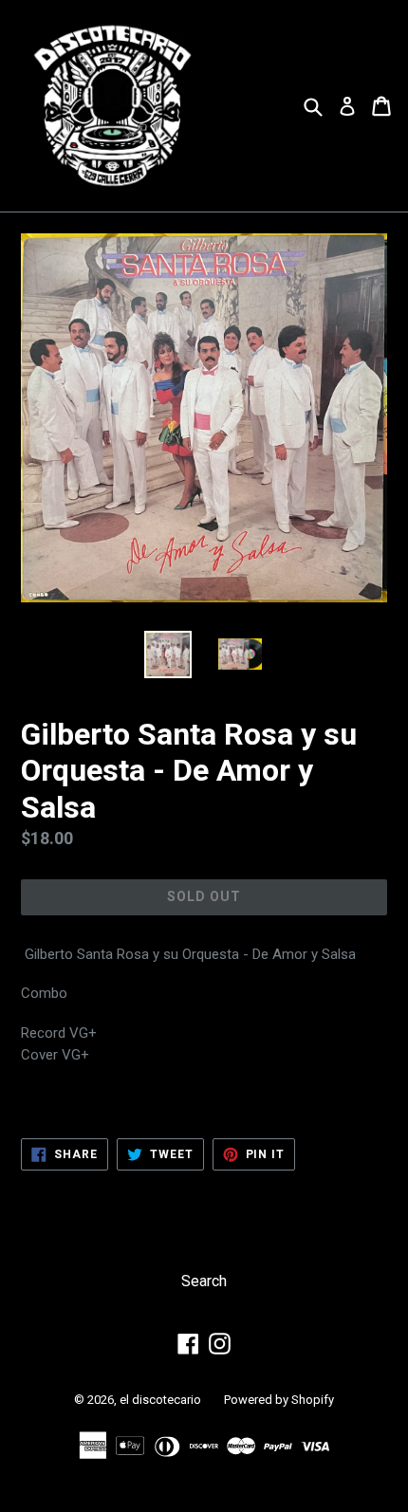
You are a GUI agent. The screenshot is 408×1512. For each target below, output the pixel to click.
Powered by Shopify (279, 1399)
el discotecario (160, 1399)
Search (204, 1281)
